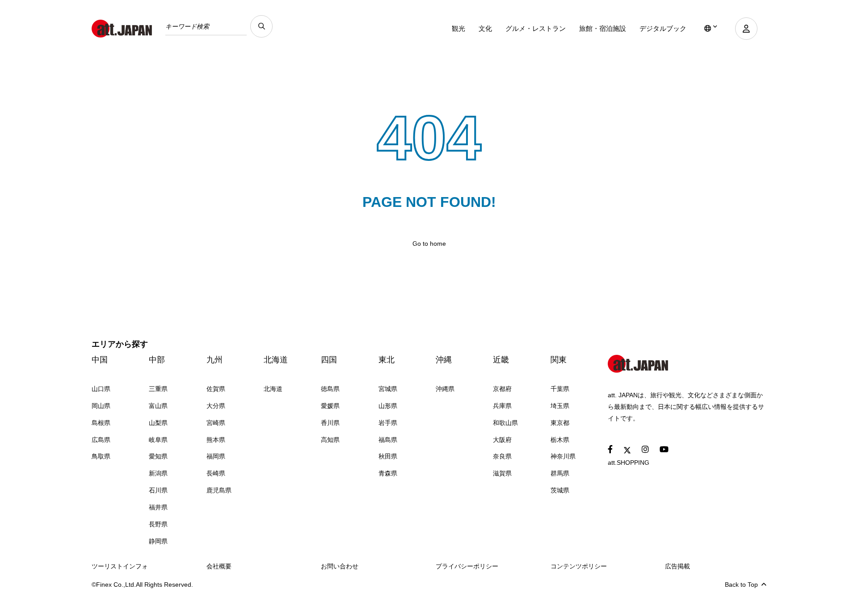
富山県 (158, 405)
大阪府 (502, 439)
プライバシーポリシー (467, 566)
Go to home (429, 243)
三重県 (158, 388)
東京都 (560, 422)
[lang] (710, 28)
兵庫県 (502, 405)
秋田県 (388, 456)
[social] (610, 449)
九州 (214, 359)
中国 (100, 359)
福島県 (388, 439)
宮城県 (388, 388)
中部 (157, 359)
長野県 (158, 524)
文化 (485, 28)
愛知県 (158, 456)
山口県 (101, 388)
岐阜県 (158, 439)
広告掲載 (677, 566)
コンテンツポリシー (579, 566)
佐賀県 (215, 388)
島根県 (101, 422)
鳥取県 (101, 456)
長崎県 (215, 473)
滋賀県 (502, 473)
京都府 (502, 388)
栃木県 (560, 439)
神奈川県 (563, 456)
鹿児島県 (218, 490)
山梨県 (158, 422)
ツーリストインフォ (120, 566)
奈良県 (502, 456)
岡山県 (101, 405)
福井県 (158, 507)
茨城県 (560, 490)
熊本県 (215, 439)
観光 (458, 28)
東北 (387, 359)
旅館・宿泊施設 (602, 28)
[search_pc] (261, 26)
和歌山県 (505, 422)
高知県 (330, 439)
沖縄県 (445, 388)
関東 (559, 359)
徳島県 (330, 388)
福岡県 (215, 456)
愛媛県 (330, 405)
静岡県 (158, 541)
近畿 (501, 359)
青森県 (388, 473)
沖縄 (444, 359)
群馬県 (560, 473)
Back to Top (741, 584)
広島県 (101, 439)
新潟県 (158, 473)
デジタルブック (662, 28)
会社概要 (218, 566)
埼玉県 (560, 405)
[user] (746, 28)
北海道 (276, 359)
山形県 (388, 405)
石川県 (158, 490)
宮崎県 (215, 422)
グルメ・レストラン (535, 28)
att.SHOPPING (628, 462)
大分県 (215, 405)
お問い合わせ (339, 566)
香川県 (330, 422)
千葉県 (560, 388)
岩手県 (388, 422)
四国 (329, 359)
